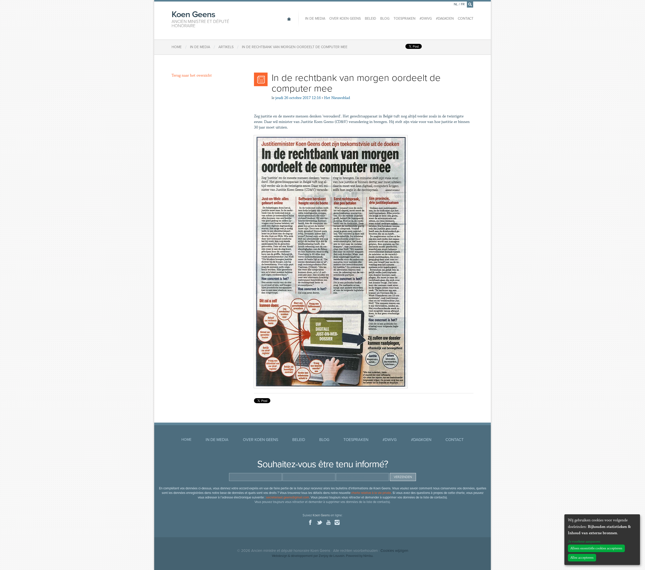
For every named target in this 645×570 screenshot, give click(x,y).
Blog (385, 18)
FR (463, 4)
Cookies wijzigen (394, 550)
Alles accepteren (582, 557)
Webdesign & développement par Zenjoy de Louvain (308, 556)
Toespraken (404, 18)
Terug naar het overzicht (192, 75)
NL (456, 4)
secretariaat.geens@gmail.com (287, 497)
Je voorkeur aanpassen (584, 541)
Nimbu (368, 556)
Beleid (370, 18)
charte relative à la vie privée (371, 493)
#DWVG (426, 18)
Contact (465, 18)
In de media (315, 18)
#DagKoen (445, 18)
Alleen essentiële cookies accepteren (596, 548)
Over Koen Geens (345, 18)
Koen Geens (200, 18)
